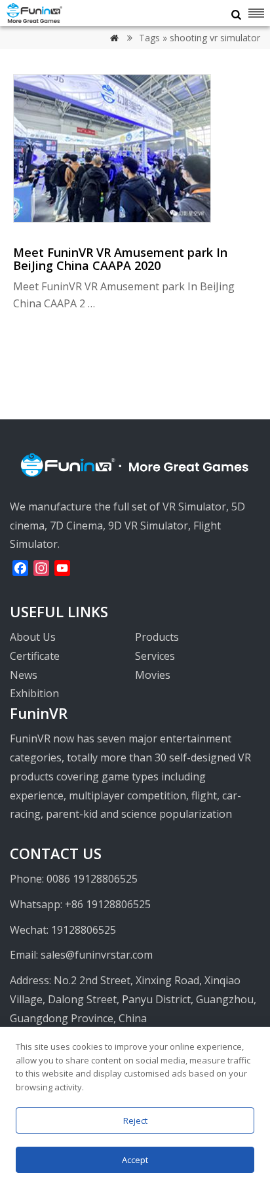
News (23, 675)
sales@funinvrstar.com (97, 954)
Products (157, 637)
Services (155, 656)
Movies (152, 675)
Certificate (35, 656)
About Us (33, 637)
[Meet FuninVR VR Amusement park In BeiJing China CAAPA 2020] (112, 219)
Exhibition (34, 693)
